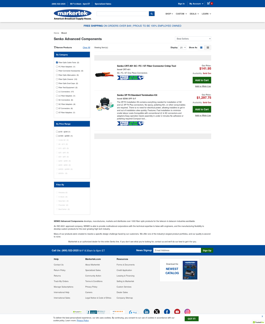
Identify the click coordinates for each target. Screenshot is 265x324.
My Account (195, 3)
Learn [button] (205, 13)
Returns (57, 275)
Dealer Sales (122, 292)
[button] (201, 47)
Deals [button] (193, 13)
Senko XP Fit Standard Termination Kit (137, 95)
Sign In (181, 3)
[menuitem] (169, 13)
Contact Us (58, 264)
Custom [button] (180, 13)
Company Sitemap (125, 297)
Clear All (86, 47)
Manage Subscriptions (63, 286)
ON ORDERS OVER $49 (108, 25)
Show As (193, 47)
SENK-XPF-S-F (129, 98)
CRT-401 (127, 69)
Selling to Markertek (125, 281)
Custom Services (124, 286)
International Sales (62, 297)
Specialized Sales (103, 3)
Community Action (93, 275)
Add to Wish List (203, 86)
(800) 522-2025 (58, 3)
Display (174, 47)
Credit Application (124, 270)
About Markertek (92, 264)
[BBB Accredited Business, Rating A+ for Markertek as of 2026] (96, 312)
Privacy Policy (91, 286)
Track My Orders (61, 281)
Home (56, 33)
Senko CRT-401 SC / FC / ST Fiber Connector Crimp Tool (146, 66)
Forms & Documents (126, 264)
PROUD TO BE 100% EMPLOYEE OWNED (157, 25)
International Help (61, 292)
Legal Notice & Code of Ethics (98, 297)
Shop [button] (168, 13)
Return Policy (59, 270)
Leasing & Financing (125, 275)
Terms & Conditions (93, 281)
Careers (88, 292)
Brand (64, 33)
